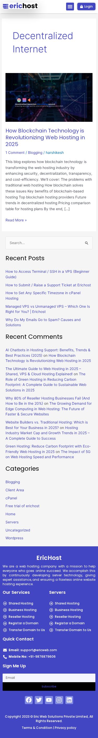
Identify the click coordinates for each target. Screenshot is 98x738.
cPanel (11, 498)
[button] (70, 6)
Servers (12, 522)
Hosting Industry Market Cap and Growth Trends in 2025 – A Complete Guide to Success (47, 433)
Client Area (14, 490)
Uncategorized (17, 530)
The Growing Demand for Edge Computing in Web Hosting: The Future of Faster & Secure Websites (48, 408)
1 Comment (15, 152)
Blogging (35, 152)
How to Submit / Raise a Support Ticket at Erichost (48, 285)
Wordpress (14, 538)
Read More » (16, 219)
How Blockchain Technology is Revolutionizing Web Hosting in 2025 (45, 137)
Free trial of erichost (22, 506)
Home (10, 514)
